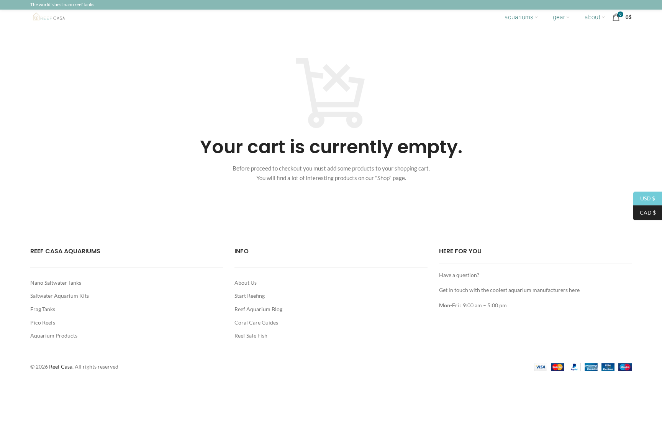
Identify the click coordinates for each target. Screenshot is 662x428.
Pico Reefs (42, 322)
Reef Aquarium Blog (258, 309)
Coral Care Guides (256, 322)
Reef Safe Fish (250, 335)
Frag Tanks (42, 309)
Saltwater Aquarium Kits (59, 295)
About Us (245, 282)
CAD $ (644, 212)
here (574, 290)
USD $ (644, 198)
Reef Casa (60, 366)
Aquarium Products (53, 335)
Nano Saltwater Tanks (55, 282)
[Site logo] (55, 16)
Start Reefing (249, 295)
